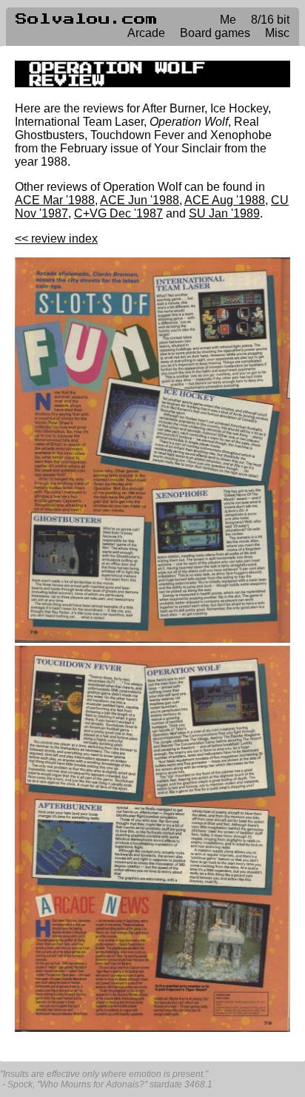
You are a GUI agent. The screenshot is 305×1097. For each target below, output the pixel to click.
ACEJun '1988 (139, 200)
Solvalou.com (87, 19)
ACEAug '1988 (224, 200)
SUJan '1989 (224, 213)
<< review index (56, 238)
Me (228, 19)
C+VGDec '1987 (118, 213)
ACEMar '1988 (55, 200)
